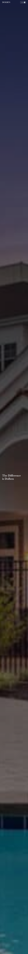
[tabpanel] (14, 477)
